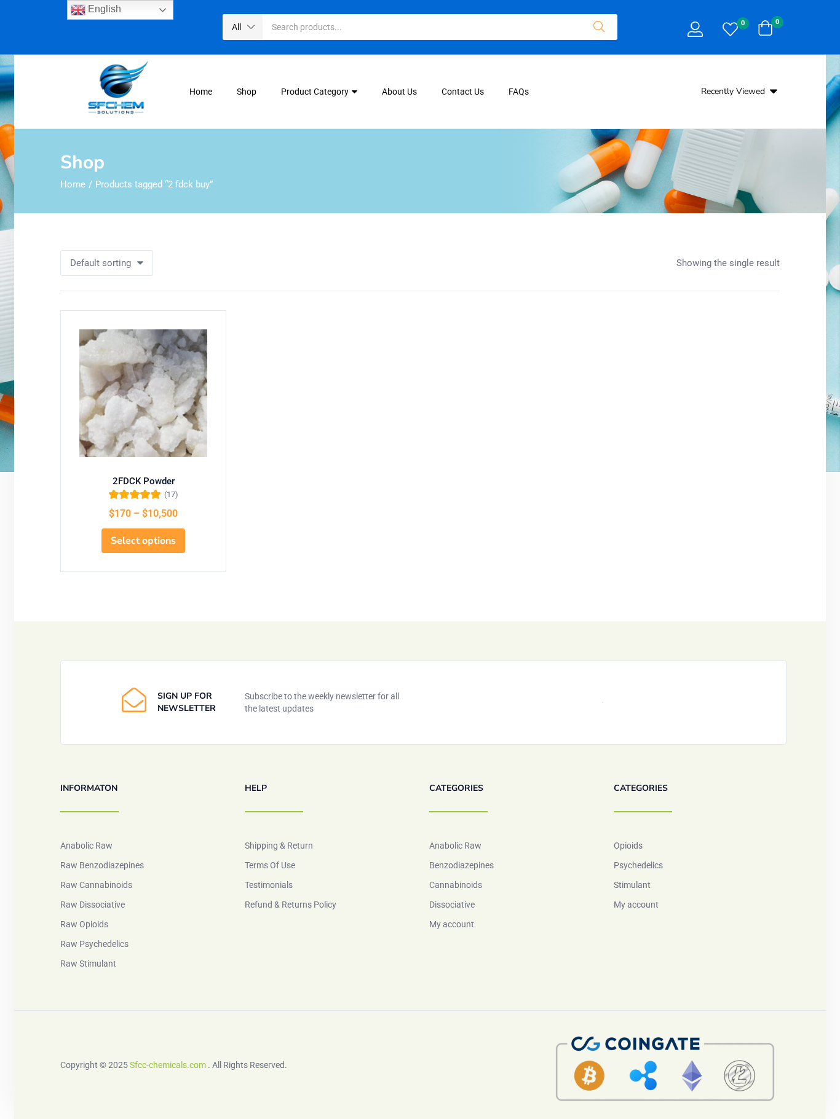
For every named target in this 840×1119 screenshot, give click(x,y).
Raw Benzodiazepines (102, 865)
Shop (246, 91)
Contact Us (463, 91)
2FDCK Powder (144, 481)
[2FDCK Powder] (143, 393)
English (103, 9)
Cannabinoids (455, 885)
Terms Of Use (270, 865)
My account (451, 924)
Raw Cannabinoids (96, 885)
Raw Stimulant (88, 963)
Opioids (628, 845)
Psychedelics (638, 865)
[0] (730, 30)
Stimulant (632, 885)
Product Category (316, 91)
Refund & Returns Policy (290, 904)
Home (200, 91)
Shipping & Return (279, 845)
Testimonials (269, 885)
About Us (399, 91)
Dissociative (452, 904)
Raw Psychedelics (94, 944)
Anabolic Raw (86, 845)
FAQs (519, 91)
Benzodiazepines (461, 865)
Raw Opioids (84, 924)
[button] (243, 27)
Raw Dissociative (92, 904)
